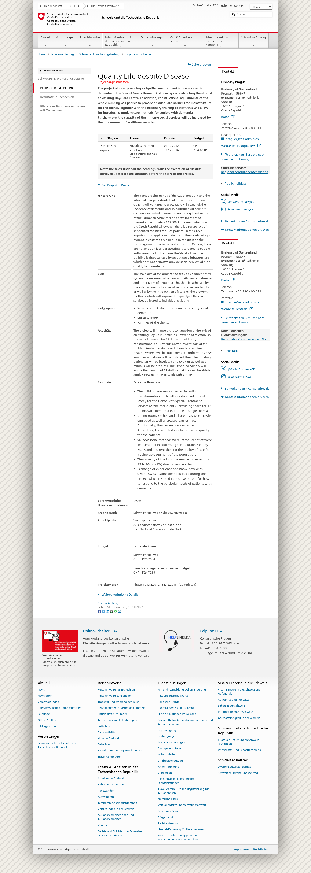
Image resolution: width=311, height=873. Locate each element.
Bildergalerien (47, 726)
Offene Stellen (47, 720)
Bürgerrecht (165, 817)
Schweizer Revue (168, 811)
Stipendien (165, 772)
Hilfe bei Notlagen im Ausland (177, 714)
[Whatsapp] (116, 611)
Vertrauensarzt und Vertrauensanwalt (182, 805)
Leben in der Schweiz (231, 705)
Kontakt (226, 71)
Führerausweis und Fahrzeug (176, 708)
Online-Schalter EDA (100, 631)
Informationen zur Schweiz (235, 711)
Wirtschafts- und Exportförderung (239, 749)
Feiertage (231, 351)
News (41, 689)
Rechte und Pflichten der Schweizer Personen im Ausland (120, 833)
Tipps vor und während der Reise (118, 701)
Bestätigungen (167, 736)
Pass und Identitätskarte (173, 695)
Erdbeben (104, 726)
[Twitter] (104, 611)
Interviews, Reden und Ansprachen (59, 708)
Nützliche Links (168, 799)
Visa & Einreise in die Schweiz (184, 39)
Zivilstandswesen (168, 823)
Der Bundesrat (53, 6)
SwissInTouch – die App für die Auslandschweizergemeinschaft (178, 837)
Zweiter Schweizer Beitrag (234, 766)
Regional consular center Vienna (244, 172)
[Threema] (112, 611)
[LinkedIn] (108, 611)
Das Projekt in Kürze (115, 185)
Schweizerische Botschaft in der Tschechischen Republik (58, 745)
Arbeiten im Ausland (111, 778)
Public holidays (235, 183)
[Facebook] (100, 611)
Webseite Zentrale (234, 309)
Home (41, 54)
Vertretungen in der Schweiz (116, 809)
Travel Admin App (109, 756)
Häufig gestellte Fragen (113, 714)
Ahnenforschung (168, 766)
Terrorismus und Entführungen (117, 720)
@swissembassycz (240, 209)
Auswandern (106, 796)
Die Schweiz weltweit (105, 6)
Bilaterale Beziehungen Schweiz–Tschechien (239, 742)
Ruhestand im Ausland (112, 784)
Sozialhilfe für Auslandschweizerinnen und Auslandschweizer (185, 722)
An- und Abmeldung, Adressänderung (182, 689)
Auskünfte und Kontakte (233, 699)
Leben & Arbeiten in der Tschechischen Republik (119, 41)
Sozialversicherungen (171, 742)
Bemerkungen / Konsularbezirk (246, 221)
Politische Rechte (168, 701)
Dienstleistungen (153, 37)
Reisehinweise (90, 37)
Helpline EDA (211, 631)
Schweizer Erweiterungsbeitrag (99, 54)
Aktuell (45, 37)
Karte (225, 117)
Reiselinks (104, 744)
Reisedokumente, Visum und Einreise (121, 708)
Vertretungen (65, 37)
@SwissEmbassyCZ (241, 202)
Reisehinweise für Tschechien (116, 689)
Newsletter (45, 695)
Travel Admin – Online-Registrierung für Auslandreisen (183, 791)
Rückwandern (106, 790)
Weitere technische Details (119, 594)
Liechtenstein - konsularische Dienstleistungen (176, 780)
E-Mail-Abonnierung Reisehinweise (120, 750)
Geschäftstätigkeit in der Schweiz (239, 718)
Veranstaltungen (48, 701)
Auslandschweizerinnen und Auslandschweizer (116, 817)
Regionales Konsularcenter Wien (244, 339)
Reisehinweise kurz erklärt (114, 695)
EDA (76, 6)
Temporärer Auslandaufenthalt (117, 802)
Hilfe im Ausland (108, 738)
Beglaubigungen (168, 730)
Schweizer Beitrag (253, 37)
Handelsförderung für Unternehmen (181, 829)
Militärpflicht (166, 754)
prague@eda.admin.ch (242, 139)
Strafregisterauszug (170, 760)
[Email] (119, 611)
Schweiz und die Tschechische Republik (216, 41)
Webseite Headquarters (238, 146)
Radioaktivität (107, 732)
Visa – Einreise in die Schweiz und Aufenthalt (239, 691)
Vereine (103, 825)
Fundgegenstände (169, 748)
